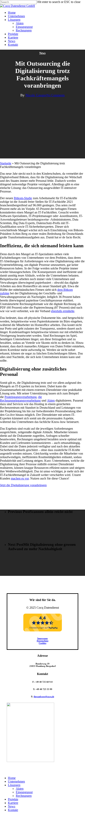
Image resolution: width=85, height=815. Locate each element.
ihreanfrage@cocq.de (44, 696)
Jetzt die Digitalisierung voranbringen (23, 485)
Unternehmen (16, 781)
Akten (51, 400)
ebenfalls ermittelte (62, 311)
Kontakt (13, 810)
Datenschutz (42, 641)
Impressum (42, 638)
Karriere (13, 803)
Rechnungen (24, 795)
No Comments (55, 95)
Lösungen (14, 785)
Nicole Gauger (36, 95)
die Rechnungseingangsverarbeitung (21, 398)
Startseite (5, 163)
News (42, 53)
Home (12, 778)
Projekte (13, 799)
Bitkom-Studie (23, 198)
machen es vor (20, 478)
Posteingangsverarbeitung (21, 397)
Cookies (42, 643)
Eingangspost (24, 792)
